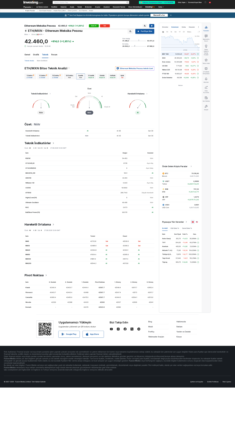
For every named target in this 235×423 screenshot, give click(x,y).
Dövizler (165, 27)
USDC (167, 205)
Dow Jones (166, 62)
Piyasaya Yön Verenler (173, 222)
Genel (27, 54)
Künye (179, 337)
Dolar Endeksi (167, 78)
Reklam (179, 327)
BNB (166, 189)
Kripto (91, 11)
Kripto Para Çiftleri (60, 11)
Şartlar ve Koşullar (196, 382)
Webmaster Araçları (156, 337)
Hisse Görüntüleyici (135, 7)
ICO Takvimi (83, 11)
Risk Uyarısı (227, 382)
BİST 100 (165, 54)
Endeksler (175, 27)
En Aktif (165, 228)
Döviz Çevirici (72, 11)
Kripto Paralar (30, 11)
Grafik (36, 54)
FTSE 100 (165, 74)
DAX (163, 58)
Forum (54, 54)
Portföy (151, 332)
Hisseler (192, 27)
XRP (166, 197)
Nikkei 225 (166, 70)
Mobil (150, 327)
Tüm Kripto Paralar (45, 11)
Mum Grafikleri (42, 61)
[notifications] (205, 2)
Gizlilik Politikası (213, 382)
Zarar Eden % (187, 228)
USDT (167, 181)
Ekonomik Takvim (119, 7)
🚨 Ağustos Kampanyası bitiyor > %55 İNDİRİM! (157, 2)
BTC (166, 173)
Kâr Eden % (175, 228)
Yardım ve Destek (183, 332)
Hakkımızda (181, 322)
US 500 (164, 66)
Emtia (184, 27)
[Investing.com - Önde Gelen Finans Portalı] (33, 2)
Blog (150, 322)
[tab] (30, 76)
